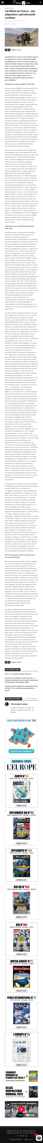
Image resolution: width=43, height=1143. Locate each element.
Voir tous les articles (31, 698)
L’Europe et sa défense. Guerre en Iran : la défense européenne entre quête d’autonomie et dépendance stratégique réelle (21, 680)
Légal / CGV (28, 1139)
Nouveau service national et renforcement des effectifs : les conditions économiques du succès (21, 688)
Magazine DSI (9, 8)
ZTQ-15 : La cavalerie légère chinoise (18, 674)
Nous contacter (15, 1139)
